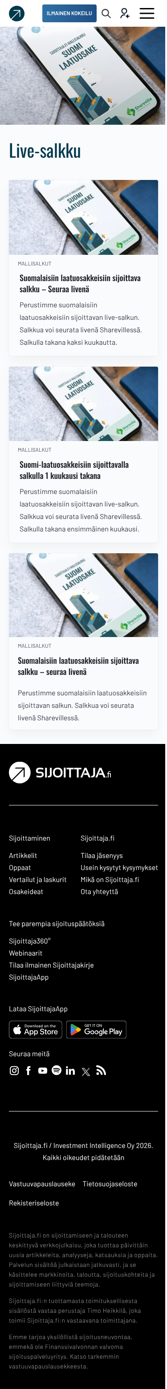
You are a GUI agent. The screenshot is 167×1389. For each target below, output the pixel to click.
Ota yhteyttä (99, 891)
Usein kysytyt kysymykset (119, 867)
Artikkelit (23, 855)
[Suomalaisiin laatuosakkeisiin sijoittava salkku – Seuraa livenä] (83, 217)
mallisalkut (35, 264)
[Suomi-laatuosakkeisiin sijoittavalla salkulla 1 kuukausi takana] (83, 404)
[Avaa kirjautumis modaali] (124, 14)
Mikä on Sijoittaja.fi (110, 879)
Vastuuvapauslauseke (42, 1184)
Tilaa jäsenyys (102, 855)
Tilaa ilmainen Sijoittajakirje (51, 965)
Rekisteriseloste (34, 1203)
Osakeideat (26, 891)
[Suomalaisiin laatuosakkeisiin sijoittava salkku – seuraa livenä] (83, 595)
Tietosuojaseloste (109, 1184)
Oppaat (20, 867)
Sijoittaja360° (30, 941)
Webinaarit (25, 953)
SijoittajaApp (29, 977)
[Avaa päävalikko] (147, 13)
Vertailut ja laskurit (38, 879)
